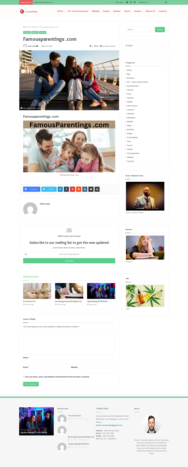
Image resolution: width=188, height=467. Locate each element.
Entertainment (133, 86)
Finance (127, 11)
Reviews (106, 11)
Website (34, 27)
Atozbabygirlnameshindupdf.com (68, 301)
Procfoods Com (29, 301)
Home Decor (132, 106)
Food (129, 94)
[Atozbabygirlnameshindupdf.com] (69, 291)
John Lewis (32, 46)
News (129, 126)
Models (130, 122)
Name (26, 358)
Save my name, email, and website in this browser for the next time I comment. (57, 377)
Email (26, 367)
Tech (61, 11)
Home (27, 27)
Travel (129, 145)
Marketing (95, 11)
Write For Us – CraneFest (106, 439)
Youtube (43, 32)
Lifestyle (137, 11)
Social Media (132, 137)
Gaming (130, 98)
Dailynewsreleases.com (43, 2)
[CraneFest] (28, 11)
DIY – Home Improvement (78, 11)
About (129, 70)
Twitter (130, 149)
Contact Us (163, 11)
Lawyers (130, 110)
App (128, 74)
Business (117, 11)
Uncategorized (133, 153)
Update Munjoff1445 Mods (97, 301)
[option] (36, 421)
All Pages (129, 45)
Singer (129, 133)
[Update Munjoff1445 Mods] (101, 291)
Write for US (150, 11)
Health (129, 102)
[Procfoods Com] (37, 291)
